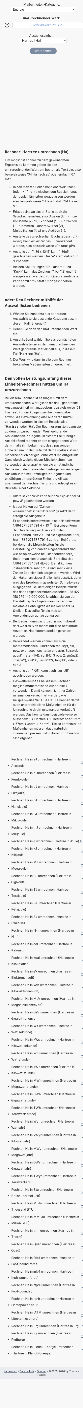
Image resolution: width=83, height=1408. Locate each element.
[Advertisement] (41, 102)
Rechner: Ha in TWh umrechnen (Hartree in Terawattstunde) (43, 1111)
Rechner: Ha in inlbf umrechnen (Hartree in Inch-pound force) (42, 1275)
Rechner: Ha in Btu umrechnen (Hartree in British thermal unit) (42, 1193)
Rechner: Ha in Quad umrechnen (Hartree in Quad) (43, 1247)
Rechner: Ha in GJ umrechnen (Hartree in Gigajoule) (41, 879)
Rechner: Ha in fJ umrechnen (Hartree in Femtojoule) (41, 776)
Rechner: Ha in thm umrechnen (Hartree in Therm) (42, 1234)
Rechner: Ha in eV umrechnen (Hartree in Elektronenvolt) (41, 974)
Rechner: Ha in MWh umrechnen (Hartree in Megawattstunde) (43, 1084)
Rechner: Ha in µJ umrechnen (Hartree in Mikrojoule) (41, 817)
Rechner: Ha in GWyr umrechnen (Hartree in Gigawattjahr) (43, 1165)
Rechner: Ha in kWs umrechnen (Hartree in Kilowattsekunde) (42, 1043)
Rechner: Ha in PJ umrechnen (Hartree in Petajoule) (41, 906)
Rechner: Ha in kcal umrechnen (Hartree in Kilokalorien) (42, 961)
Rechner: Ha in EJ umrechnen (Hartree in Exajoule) (41, 920)
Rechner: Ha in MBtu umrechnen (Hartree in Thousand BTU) (43, 1206)
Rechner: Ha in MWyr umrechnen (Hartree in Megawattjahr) (44, 1152)
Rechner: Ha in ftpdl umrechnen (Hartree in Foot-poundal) (43, 1288)
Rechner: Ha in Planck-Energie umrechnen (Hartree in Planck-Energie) (42, 1350)
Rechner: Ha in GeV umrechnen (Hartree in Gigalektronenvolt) (42, 1015)
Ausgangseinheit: (41, 36)
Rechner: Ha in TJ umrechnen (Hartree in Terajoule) (41, 893)
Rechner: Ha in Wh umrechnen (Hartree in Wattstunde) (42, 1056)
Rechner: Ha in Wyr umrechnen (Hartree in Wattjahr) (42, 1125)
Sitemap (41, 1371)
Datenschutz (27, 1371)
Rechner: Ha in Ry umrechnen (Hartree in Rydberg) (41, 1336)
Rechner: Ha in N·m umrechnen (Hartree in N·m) (42, 934)
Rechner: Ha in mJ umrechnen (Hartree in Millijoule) (41, 831)
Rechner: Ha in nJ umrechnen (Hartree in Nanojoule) (41, 803)
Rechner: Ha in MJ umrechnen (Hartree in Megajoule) (41, 865)
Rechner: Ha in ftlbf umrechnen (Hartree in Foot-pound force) (42, 1261)
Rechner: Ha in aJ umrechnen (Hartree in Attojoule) (41, 762)
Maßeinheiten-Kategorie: (41, 4)
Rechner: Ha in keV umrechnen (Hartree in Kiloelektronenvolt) (42, 988)
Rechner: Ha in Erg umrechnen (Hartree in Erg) (45, 1326)
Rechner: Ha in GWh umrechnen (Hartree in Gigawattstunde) (43, 1097)
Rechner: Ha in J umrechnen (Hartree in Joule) (45, 841)
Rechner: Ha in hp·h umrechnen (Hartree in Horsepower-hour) (42, 1302)
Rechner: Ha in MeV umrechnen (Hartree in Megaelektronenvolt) (43, 1002)
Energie (37, 323)
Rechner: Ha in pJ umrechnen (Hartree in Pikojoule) (41, 790)
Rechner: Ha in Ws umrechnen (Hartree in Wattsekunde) (41, 1029)
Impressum (10, 1371)
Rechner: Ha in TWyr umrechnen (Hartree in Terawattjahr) (43, 1179)
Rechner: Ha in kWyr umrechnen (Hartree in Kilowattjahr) (43, 1138)
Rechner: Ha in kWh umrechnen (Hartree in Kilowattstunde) (43, 1070)
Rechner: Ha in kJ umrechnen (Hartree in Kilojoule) (41, 852)
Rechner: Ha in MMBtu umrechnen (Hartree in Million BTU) (45, 1220)
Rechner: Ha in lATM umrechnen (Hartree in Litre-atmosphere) (43, 1316)
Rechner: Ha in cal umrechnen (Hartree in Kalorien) (41, 947)
